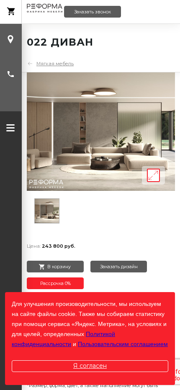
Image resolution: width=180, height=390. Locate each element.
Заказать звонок (92, 12)
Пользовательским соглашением (123, 344)
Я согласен (90, 365)
